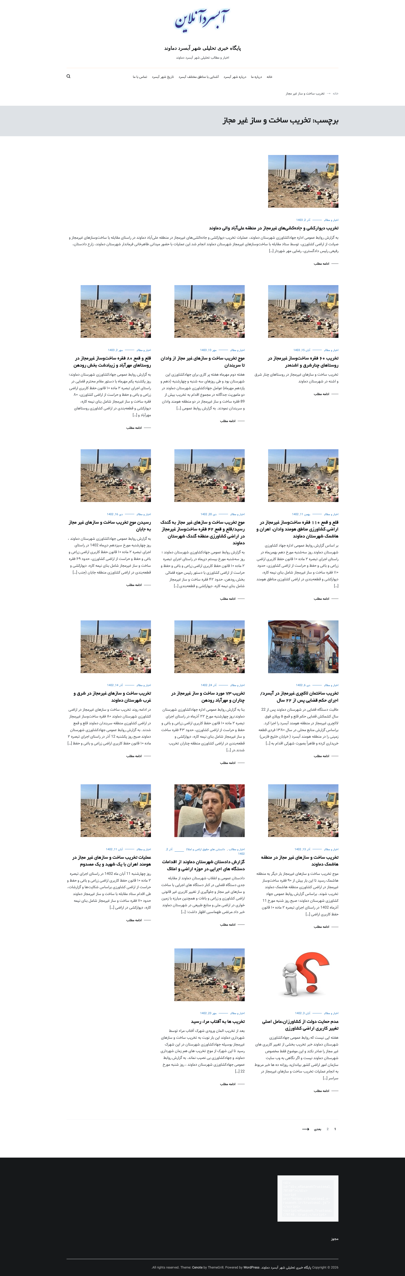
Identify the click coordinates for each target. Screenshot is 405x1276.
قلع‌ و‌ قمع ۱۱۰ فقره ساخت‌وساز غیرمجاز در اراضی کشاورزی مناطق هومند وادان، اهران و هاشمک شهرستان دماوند (297, 529)
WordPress (251, 1267)
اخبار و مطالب (331, 220)
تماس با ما (140, 76)
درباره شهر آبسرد (235, 76)
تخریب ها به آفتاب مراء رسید (218, 1021)
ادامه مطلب (321, 263)
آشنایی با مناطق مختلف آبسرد (199, 76)
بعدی (317, 1129)
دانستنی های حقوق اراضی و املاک (205, 849)
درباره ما (256, 76)
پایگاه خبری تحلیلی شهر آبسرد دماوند (202, 48)
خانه (269, 76)
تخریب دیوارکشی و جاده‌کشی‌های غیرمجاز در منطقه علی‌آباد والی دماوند (273, 228)
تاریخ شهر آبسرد (163, 76)
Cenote (197, 1267)
